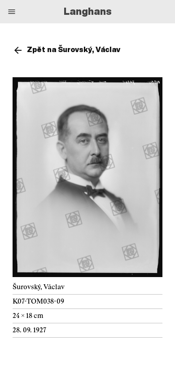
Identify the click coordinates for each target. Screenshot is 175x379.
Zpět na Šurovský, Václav (73, 49)
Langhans (88, 11)
